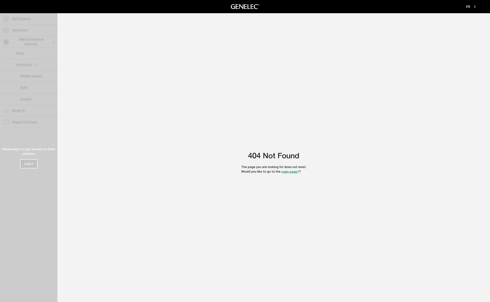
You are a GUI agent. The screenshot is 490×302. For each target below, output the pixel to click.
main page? (290, 172)
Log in (28, 164)
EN (468, 6)
